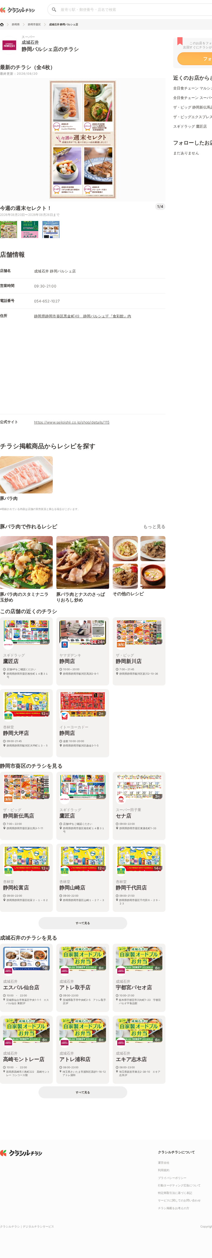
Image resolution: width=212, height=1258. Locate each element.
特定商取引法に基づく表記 (175, 1193)
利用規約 (163, 1170)
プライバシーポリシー (172, 1178)
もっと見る (154, 526)
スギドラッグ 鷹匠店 (190, 126)
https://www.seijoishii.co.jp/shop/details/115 (71, 422)
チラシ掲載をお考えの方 (173, 1208)
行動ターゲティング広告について (179, 1185)
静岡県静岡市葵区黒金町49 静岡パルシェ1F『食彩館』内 (82, 316)
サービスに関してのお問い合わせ (179, 1200)
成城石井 (30, 42)
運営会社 (163, 1162)
